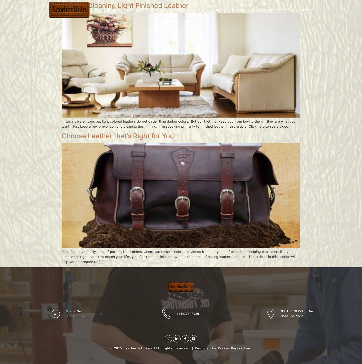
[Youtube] (193, 338)
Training (156, 10)
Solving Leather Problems (274, 10)
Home (116, 10)
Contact (307, 10)
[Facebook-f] (185, 338)
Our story (134, 10)
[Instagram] (168, 338)
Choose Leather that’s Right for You (118, 136)
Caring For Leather (231, 10)
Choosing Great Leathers (189, 10)
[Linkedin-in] (176, 338)
